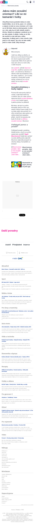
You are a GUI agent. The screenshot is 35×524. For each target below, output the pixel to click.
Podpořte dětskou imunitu (8, 410)
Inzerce (26, 245)
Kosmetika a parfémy (6, 482)
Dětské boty (4, 485)
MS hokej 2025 (5, 282)
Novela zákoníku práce (16, 356)
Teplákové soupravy (6, 484)
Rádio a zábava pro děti (6, 499)
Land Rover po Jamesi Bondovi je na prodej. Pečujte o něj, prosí (15, 332)
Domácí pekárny (18, 369)
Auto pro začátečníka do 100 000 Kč (9, 462)
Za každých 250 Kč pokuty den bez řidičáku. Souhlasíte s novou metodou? (17, 329)
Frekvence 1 (4, 501)
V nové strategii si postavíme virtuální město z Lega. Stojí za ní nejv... (16, 427)
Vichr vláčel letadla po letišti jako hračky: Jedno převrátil (13, 274)
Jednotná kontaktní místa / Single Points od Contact (21, 520)
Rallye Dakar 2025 (15, 326)
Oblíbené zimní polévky (7, 369)
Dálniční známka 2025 (25, 326)
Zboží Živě (4, 452)
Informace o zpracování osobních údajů (10, 519)
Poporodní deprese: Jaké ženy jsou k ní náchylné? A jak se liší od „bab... (17, 417)
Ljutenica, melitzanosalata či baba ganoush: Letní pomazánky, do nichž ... (17, 373)
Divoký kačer (13, 384)
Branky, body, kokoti (12, 438)
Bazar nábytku (5, 489)
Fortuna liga (21, 438)
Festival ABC (22, 425)
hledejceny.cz (4, 450)
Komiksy (16, 425)
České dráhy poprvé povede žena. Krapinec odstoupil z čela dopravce (16, 362)
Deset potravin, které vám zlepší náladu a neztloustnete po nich (15, 415)
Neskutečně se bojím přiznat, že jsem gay (27, 164)
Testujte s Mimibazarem (6, 474)
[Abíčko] (4, 3)
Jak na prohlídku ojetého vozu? (8, 459)
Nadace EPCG (26, 356)
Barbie (3, 477)
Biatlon (11, 282)
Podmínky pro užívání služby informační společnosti (17, 518)
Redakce (18, 509)
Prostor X (4, 438)
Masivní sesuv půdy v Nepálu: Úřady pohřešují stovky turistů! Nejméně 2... (17, 273)
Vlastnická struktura (6, 520)
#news (15, 397)
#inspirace (4, 397)
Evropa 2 (3, 502)
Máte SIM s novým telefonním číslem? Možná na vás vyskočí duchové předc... (16, 349)
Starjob (3, 496)
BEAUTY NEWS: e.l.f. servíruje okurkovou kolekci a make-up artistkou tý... (17, 401)
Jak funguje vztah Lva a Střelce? (8, 402)
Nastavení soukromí (28, 519)
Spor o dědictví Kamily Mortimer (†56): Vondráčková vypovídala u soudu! (17, 300)
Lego (3, 479)
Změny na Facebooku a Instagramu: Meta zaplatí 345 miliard (14, 303)
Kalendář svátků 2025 (14, 269)
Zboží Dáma (4, 455)
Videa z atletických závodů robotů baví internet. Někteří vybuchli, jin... (16, 343)
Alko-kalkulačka (6, 326)
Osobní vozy (4, 454)
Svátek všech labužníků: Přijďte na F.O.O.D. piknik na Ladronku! (15, 376)
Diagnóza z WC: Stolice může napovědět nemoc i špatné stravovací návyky (17, 414)
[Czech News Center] (20, 258)
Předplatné (17, 245)
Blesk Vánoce (5, 269)
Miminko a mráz (23, 311)
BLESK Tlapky (5, 384)
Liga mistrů (17, 282)
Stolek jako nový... (5, 316)
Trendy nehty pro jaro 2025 (15, 296)
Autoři (8, 245)
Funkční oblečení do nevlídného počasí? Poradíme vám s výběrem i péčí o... (17, 319)
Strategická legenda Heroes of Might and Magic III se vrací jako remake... (17, 430)
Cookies (21, 519)
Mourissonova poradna (7, 425)
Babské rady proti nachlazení (22, 410)
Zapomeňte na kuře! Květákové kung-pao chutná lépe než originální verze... (17, 375)
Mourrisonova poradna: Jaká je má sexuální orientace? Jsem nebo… (27, 151)
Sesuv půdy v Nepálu (6, 443)
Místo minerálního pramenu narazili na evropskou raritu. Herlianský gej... (17, 386)
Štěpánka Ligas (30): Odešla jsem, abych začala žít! (12, 314)
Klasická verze (12, 252)
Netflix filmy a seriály (22, 384)
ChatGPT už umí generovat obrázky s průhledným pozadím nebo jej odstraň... (16, 346)
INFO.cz (23, 269)
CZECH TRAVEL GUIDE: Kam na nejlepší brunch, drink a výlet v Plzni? (16, 399)
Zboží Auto (4, 463)
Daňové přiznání (6, 356)
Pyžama (3, 481)
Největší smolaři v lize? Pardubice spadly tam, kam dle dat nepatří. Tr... (16, 289)
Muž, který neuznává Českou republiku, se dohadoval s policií (14, 441)
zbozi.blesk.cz (5, 457)
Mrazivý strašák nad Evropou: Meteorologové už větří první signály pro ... (17, 301)
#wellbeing (10, 397)
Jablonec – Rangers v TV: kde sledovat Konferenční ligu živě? (14, 284)
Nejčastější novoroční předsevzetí (10, 311)
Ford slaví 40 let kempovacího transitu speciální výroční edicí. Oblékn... (16, 330)
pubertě (16, 68)
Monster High (4, 476)
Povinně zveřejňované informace (17, 521)
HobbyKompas (5, 460)
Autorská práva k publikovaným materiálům (17, 516)
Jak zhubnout (5, 296)
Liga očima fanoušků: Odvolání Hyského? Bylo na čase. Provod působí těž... (16, 287)
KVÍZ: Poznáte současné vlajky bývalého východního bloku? (14, 388)
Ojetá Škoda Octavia (6, 465)
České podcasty (5, 498)
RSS (22, 509)
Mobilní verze (24, 252)
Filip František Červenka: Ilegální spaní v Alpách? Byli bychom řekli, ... (16, 389)
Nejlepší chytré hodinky (7, 339)
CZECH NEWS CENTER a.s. (19, 513)
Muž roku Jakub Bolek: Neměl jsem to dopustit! (11, 440)
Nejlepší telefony (18, 339)
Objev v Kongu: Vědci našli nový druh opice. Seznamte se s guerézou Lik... (17, 428)
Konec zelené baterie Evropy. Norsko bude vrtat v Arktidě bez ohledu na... (17, 360)
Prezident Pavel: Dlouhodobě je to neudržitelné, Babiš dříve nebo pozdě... (17, 271)
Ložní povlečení (5, 487)
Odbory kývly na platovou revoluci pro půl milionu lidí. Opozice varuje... (16, 359)
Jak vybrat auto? (5, 467)
